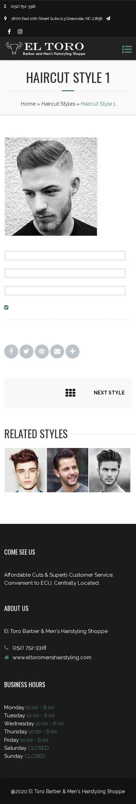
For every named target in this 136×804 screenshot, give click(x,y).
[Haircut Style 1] (51, 235)
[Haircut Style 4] (110, 491)
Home (28, 104)
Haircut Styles (58, 104)
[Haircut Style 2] (25, 491)
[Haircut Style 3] (67, 491)
